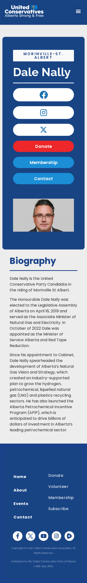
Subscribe (58, 508)
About (20, 490)
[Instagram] (56, 536)
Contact (23, 517)
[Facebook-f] (17, 536)
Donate (56, 475)
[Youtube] (43, 536)
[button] (78, 11)
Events (21, 503)
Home (20, 476)
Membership (61, 497)
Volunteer (58, 486)
